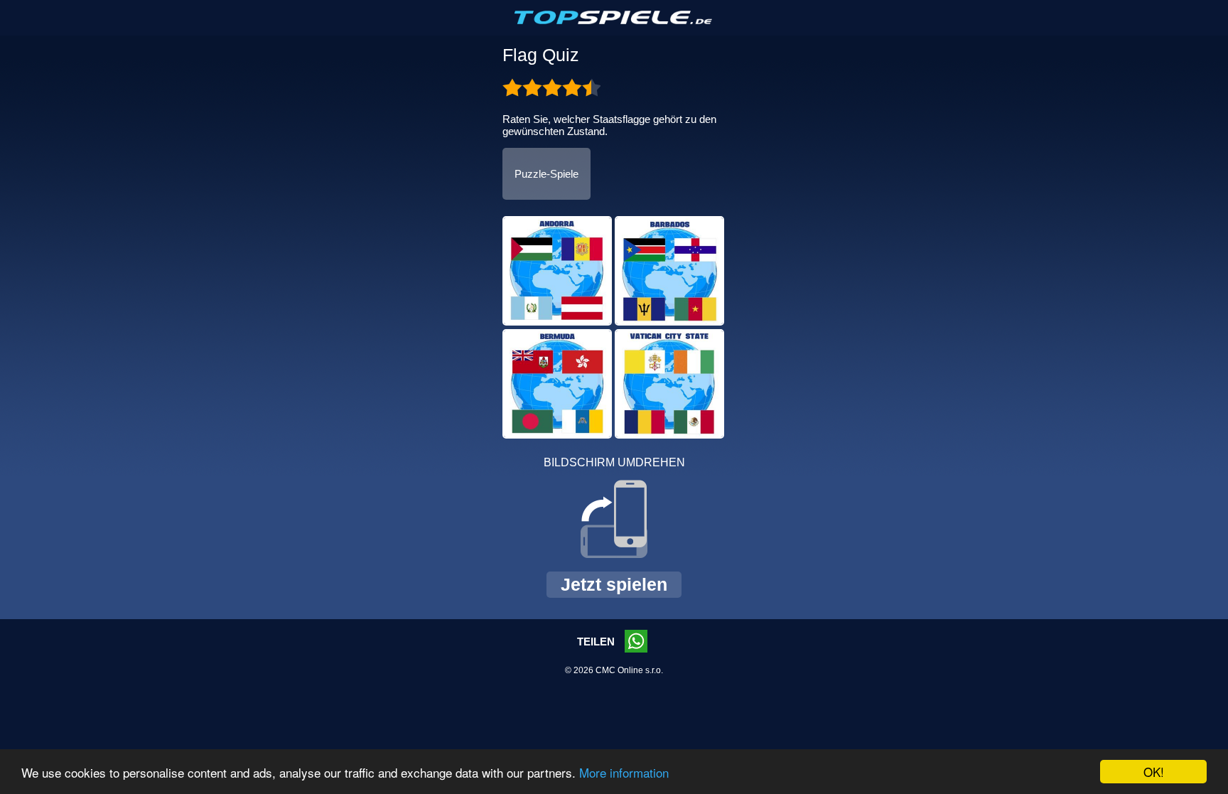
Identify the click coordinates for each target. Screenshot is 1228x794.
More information (624, 772)
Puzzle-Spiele (546, 174)
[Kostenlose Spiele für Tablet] (614, 21)
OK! (1153, 771)
